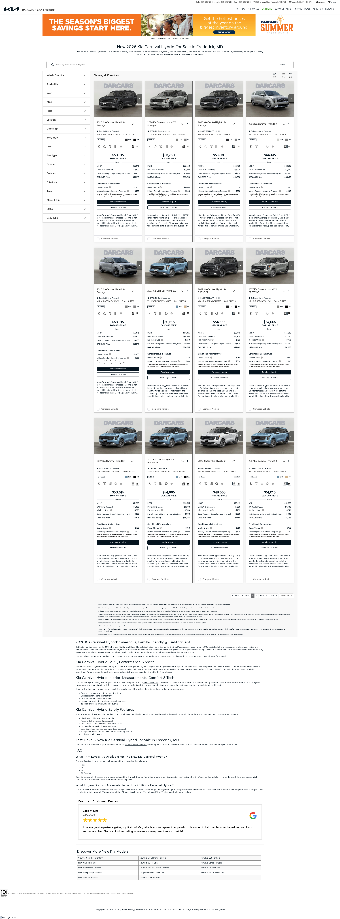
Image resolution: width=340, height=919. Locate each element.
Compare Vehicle (109, 239)
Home (153, 38)
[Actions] (137, 124)
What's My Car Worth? (118, 207)
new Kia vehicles (150, 682)
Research (330, 9)
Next (263, 596)
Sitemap (124, 910)
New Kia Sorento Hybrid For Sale (154, 868)
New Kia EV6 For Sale (210, 858)
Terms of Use (140, 910)
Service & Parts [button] (283, 9)
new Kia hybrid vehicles (135, 745)
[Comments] (133, 146)
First (236, 596)
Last (272, 596)
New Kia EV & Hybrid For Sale (153, 858)
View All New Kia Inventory (90, 858)
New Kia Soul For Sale (210, 868)
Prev (246, 596)
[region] (118, 181)
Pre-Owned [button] (253, 9)
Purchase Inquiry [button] (118, 202)
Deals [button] (307, 9)
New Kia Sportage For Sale (90, 873)
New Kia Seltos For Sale (211, 863)
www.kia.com (220, 910)
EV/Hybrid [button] (267, 9)
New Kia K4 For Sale (87, 863)
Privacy (131, 910)
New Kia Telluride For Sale (212, 873)
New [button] (243, 9)
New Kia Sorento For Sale (89, 868)
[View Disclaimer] (121, 146)
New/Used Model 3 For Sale (152, 873)
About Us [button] (318, 9)
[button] (139, 99)
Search (282, 64)
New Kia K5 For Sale (149, 863)
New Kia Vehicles (164, 38)
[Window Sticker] (137, 146)
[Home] (237, 9)
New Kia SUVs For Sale (150, 878)
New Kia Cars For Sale (88, 878)
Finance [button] (298, 9)
